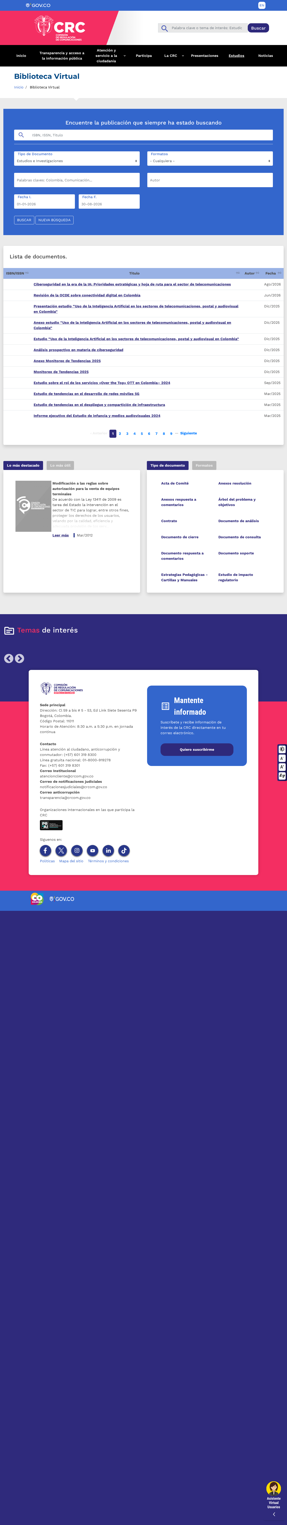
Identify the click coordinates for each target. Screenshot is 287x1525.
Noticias (265, 56)
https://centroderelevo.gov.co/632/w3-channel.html (282, 776)
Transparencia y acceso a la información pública (61, 55)
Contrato (169, 521)
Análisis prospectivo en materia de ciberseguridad (78, 350)
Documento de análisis (238, 521)
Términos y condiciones (108, 861)
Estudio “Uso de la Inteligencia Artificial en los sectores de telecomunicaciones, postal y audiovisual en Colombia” (136, 339)
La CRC (167, 57)
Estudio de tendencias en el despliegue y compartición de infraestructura (99, 405)
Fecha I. (24, 197)
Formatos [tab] (204, 465)
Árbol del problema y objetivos (237, 502)
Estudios (236, 56)
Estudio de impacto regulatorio (235, 577)
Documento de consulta (239, 537)
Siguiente (188, 433)
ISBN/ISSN (15, 273)
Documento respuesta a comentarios (182, 556)
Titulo (134, 273)
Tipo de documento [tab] (167, 465)
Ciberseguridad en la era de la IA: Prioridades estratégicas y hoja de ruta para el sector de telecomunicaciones (132, 284)
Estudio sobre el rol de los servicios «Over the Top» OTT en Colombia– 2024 (102, 383)
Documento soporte (236, 553)
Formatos (159, 154)
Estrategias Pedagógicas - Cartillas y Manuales (184, 577)
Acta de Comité (175, 483)
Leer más (60, 535)
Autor (250, 273)
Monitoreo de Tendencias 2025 (61, 372)
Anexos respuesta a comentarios (178, 502)
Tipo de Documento (35, 154)
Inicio (21, 56)
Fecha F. (89, 197)
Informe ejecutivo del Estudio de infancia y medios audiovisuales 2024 (97, 416)
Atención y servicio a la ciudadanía (102, 57)
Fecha (270, 273)
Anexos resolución (234, 483)
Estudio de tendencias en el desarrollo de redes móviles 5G (86, 394)
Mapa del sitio (71, 861)
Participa (144, 56)
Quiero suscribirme (197, 749)
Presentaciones (204, 56)
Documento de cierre (179, 537)
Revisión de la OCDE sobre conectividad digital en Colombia (87, 295)
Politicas (47, 861)
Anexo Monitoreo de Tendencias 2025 (67, 361)
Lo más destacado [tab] (23, 465)
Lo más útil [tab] (60, 465)
